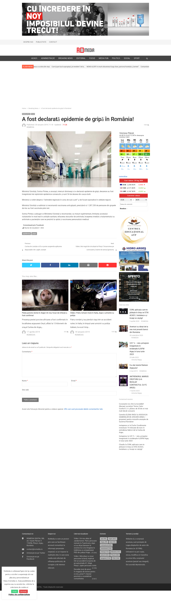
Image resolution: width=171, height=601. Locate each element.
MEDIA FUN (103, 58)
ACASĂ (34, 58)
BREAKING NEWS (65, 58)
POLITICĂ (116, 58)
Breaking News (26, 114)
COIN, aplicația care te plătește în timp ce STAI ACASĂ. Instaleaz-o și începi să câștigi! (131, 446)
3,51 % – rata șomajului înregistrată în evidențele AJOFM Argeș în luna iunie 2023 (139, 348)
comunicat (106, 545)
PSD (115, 558)
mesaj (105, 552)
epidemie (26, 234)
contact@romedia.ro (35, 549)
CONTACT (53, 42)
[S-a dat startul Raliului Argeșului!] (123, 365)
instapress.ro (124, 425)
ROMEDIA (144, 321)
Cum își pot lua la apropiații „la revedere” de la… (37, 67)
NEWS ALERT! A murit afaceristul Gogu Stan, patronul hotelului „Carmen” (82, 67)
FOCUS (92, 58)
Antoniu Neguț (136, 360)
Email (74, 381)
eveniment (106, 548)
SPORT (137, 58)
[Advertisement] (85, 87)
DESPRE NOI (28, 42)
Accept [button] (15, 591)
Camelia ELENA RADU (127, 415)
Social (32, 114)
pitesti (105, 555)
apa (103, 539)
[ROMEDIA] (85, 50)
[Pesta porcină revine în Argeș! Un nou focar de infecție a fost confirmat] (45, 281)
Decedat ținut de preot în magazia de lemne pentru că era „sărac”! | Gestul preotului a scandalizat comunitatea (84, 574)
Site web (25, 390)
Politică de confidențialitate (19, 595)
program (105, 558)
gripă (34, 234)
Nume (25, 381)
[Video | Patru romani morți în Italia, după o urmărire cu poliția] (93, 281)
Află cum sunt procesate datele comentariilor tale (83, 409)
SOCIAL (127, 58)
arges (112, 539)
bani (113, 542)
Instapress (123, 436)
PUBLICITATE (41, 42)
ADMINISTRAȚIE (48, 58)
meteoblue (123, 176)
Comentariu (27, 352)
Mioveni (115, 552)
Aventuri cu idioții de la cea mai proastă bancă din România (139, 329)
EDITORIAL (81, 58)
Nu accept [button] (23, 591)
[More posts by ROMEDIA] (24, 127)
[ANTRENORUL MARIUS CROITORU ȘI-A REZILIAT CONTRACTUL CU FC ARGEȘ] (123, 377)
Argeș (104, 542)
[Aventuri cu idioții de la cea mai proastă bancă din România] (123, 327)
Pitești (115, 555)
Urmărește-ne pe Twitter (36, 553)
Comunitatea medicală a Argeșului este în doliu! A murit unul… (131, 67)
